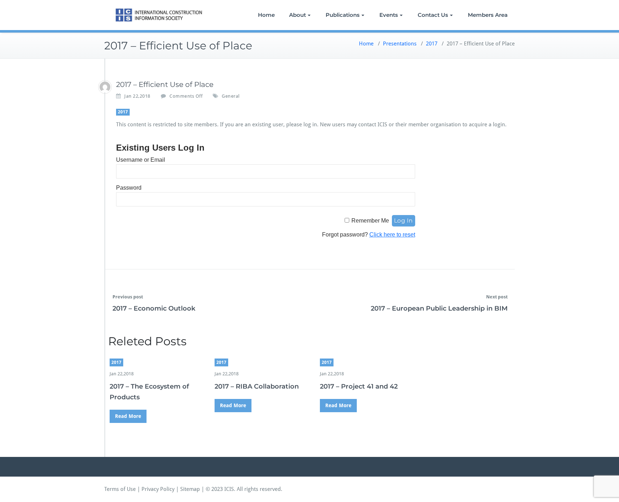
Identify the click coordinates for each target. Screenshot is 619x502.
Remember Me (370, 221)
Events (388, 14)
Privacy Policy (157, 489)
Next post (497, 296)
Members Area (488, 14)
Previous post (127, 296)
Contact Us (433, 14)
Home (266, 14)
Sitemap (190, 489)
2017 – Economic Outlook (153, 308)
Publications (343, 14)
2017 (431, 43)
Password (128, 188)
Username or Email (140, 160)
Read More (128, 416)
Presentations (400, 43)
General (231, 96)
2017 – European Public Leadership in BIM (439, 308)
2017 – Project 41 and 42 (359, 386)
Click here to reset (392, 234)
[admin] (105, 87)
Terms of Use (120, 489)
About (297, 14)
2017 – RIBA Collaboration (257, 386)
